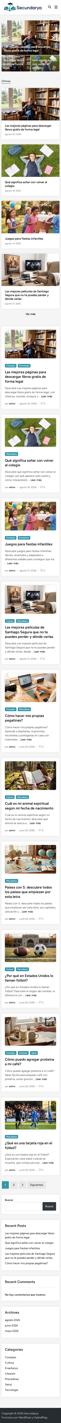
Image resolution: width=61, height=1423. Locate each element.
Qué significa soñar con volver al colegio (29, 1242)
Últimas (6, 81)
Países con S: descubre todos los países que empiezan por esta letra (28, 892)
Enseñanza (24, 538)
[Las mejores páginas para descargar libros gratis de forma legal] (30, 37)
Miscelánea (11, 454)
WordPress (25, 1417)
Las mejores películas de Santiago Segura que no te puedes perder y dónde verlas (27, 295)
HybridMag (40, 1417)
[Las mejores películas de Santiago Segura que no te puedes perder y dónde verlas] (30, 269)
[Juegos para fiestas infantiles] (30, 217)
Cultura (9, 621)
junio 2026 (11, 1325)
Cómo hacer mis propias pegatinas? (26, 1263)
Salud (33, 1053)
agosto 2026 (12, 1320)
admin (12, 403)
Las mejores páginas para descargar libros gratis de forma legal (25, 376)
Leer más (46, 396)
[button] (44, 25)
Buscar (9, 1200)
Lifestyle (23, 1053)
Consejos (10, 365)
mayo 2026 (11, 1331)
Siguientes (36, 1184)
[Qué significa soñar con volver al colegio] (45, 63)
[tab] (6, 81)
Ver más (30, 314)
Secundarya (31, 1413)
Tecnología (24, 365)
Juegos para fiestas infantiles (24, 238)
